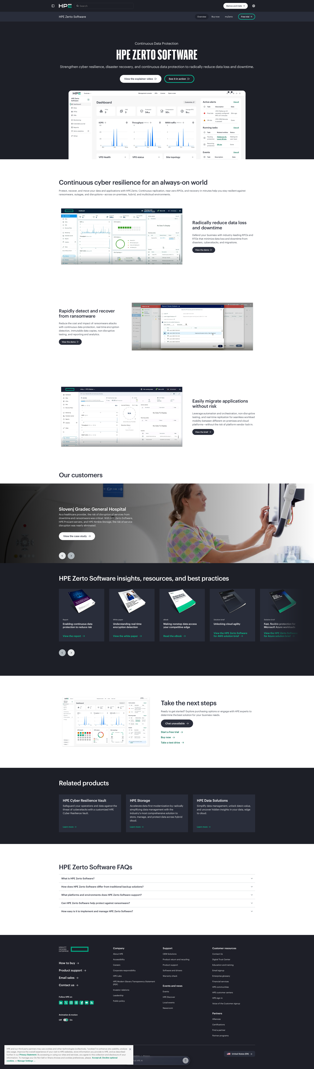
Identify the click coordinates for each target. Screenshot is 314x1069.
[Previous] (62, 555)
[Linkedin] (61, 1003)
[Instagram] (71, 1003)
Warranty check (170, 976)
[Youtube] (87, 1003)
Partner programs (220, 1035)
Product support (170, 965)
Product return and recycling (176, 959)
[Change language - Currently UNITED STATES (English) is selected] (254, 6)
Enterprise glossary (221, 976)
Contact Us (217, 954)
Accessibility (119, 959)
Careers (116, 965)
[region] (157, 523)
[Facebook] (81, 1003)
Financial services (220, 981)
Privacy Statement (28, 1055)
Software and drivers (172, 970)
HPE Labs (117, 976)
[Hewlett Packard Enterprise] (65, 6)
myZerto (229, 16)
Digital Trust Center (221, 959)
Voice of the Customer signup (226, 1003)
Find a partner (218, 1030)
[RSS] (92, 1003)
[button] (130, 1049)
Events (166, 991)
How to (67, 963)
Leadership (118, 995)
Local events (169, 1002)
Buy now (216, 16)
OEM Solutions (170, 954)
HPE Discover (169, 997)
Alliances (216, 1019)
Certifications (218, 1024)
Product (70, 970)
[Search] (77, 5)
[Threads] (76, 1003)
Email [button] (66, 977)
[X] (66, 1003)
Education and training (223, 965)
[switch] (64, 1020)
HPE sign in (217, 998)
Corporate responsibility (124, 970)
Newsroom (168, 1008)
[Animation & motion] (65, 1020)
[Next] (71, 652)
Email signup (218, 970)
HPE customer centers (222, 992)
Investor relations (121, 990)
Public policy (119, 1001)
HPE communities (220, 987)
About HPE (118, 954)
